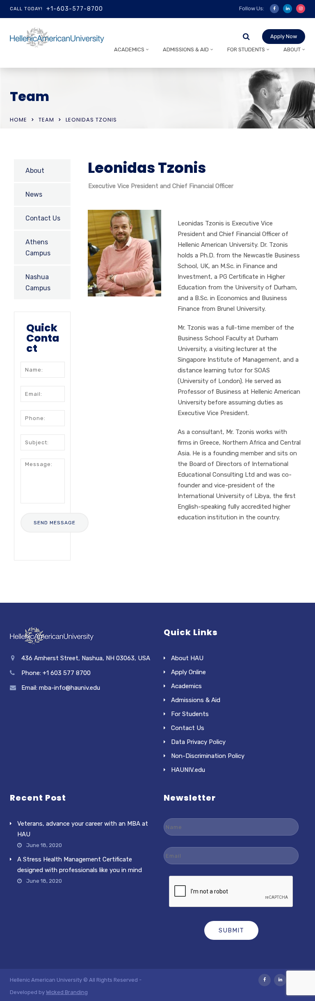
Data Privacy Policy (198, 742)
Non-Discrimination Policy (207, 756)
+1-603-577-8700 (74, 8)
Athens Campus (37, 247)
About (292, 49)
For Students (246, 49)
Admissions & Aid (186, 49)
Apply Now (283, 36)
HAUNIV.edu (188, 770)
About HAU (187, 658)
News (33, 194)
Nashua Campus (37, 282)
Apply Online (188, 672)
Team (46, 120)
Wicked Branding (67, 992)
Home (18, 120)
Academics (129, 49)
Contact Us (42, 218)
